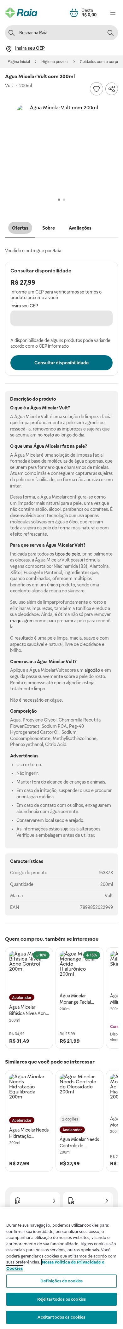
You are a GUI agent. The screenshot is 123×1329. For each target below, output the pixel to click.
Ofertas (20, 228)
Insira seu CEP (24, 305)
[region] (61, 1268)
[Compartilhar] (111, 89)
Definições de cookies (61, 1281)
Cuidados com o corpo (99, 62)
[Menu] (112, 12)
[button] (61, 149)
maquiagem (22, 620)
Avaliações (80, 228)
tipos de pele (67, 553)
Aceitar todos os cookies (61, 1317)
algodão (92, 670)
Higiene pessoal (54, 62)
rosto (49, 434)
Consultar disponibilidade (61, 362)
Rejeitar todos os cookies (61, 1299)
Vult (109, 895)
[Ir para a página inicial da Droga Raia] (21, 12)
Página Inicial (19, 62)
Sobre (48, 228)
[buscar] (110, 32)
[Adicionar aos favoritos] (96, 89)
